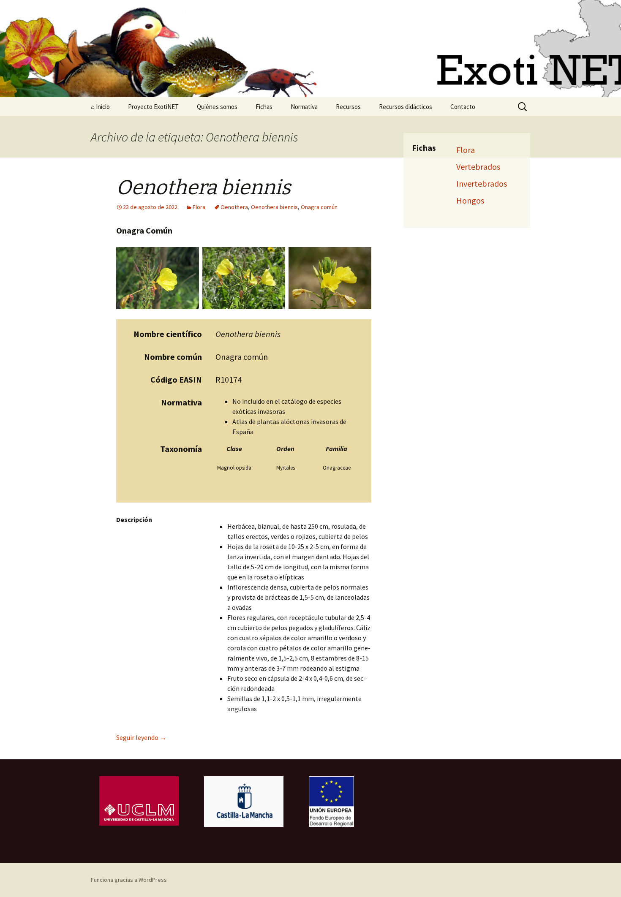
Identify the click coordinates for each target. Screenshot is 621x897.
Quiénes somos (217, 107)
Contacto (462, 107)
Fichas (264, 107)
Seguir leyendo (141, 737)
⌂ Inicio (100, 107)
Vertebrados (478, 166)
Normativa (304, 107)
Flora (199, 207)
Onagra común (319, 207)
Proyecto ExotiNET (153, 107)
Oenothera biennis (274, 207)
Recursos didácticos (405, 107)
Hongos (470, 200)
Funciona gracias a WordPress (129, 879)
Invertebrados (481, 183)
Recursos (348, 107)
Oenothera (234, 207)
